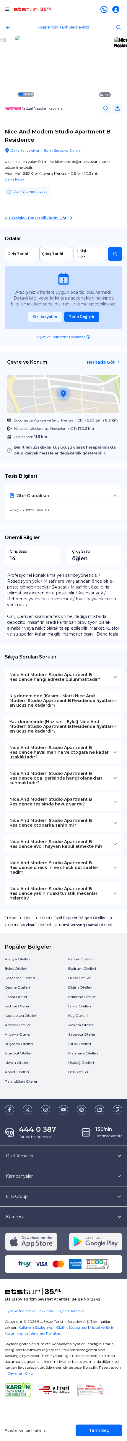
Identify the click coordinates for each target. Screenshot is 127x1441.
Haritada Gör (101, 362)
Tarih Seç (99, 1430)
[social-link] (9, 1109)
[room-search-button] (115, 254)
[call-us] (105, 9)
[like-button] (105, 108)
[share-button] (117, 108)
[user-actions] (117, 9)
